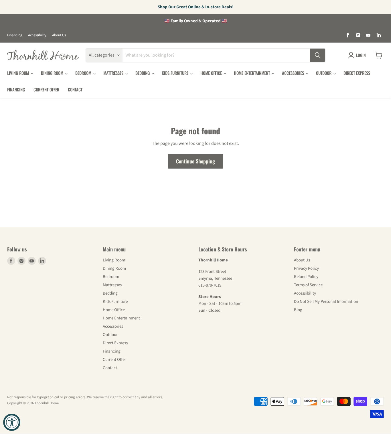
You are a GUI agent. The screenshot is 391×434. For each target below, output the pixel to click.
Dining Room (52, 73)
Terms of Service (308, 285)
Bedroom (83, 73)
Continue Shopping (195, 161)
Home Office (211, 73)
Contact (75, 89)
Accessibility (37, 35)
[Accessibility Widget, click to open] (11, 422)
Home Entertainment (252, 73)
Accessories (293, 73)
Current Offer (46, 89)
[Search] (317, 55)
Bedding (143, 73)
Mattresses (114, 73)
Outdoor (324, 73)
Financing (14, 35)
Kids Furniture (175, 73)
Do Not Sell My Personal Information (326, 302)
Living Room (18, 73)
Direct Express (356, 73)
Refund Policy (306, 277)
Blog (298, 310)
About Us (59, 35)
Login (361, 55)
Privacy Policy (306, 268)
